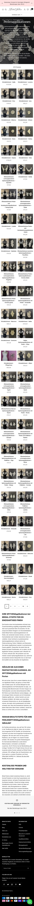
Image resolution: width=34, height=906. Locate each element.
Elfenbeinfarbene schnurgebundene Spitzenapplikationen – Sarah (25, 387)
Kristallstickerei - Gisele (25, 576)
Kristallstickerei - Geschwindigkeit (9, 577)
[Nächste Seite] (27, 606)
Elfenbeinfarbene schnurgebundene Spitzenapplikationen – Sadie (25, 204)
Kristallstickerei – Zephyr (9, 158)
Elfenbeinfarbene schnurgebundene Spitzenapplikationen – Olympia (8, 434)
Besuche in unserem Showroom (24, 835)
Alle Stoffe (5, 848)
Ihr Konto (4, 840)
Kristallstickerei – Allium (25, 363)
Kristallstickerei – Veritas (25, 139)
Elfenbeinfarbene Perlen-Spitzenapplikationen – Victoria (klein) (25, 276)
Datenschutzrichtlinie (25, 842)
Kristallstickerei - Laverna (25, 82)
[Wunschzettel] (28, 9)
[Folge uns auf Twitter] (8, 884)
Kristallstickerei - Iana (25, 101)
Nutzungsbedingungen (25, 851)
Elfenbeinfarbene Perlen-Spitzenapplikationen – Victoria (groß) (9, 300)
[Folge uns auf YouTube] (20, 884)
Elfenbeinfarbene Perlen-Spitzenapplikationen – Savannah (9, 555)
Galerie (4, 824)
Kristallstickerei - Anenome (8, 340)
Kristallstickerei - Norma (9, 597)
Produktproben (23, 830)
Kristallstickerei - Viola (25, 158)
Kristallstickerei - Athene (25, 120)
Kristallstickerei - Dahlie (25, 176)
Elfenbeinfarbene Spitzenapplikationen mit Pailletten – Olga (9, 458)
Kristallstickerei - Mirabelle (8, 528)
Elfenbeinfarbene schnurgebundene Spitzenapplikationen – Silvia (8, 507)
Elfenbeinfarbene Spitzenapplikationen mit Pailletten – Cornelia (25, 483)
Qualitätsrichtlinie (24, 839)
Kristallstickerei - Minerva (8, 120)
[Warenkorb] (31, 9)
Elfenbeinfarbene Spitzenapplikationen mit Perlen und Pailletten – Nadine (25, 434)
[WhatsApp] (29, 901)
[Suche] (6, 9)
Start (3, 19)
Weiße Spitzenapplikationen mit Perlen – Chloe (25, 342)
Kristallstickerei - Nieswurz (8, 321)
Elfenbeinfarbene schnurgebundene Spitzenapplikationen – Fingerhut (8, 276)
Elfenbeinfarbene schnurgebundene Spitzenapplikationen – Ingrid (8, 387)
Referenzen (5, 833)
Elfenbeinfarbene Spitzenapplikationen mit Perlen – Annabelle (25, 300)
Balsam (26, 693)
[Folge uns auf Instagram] (12, 884)
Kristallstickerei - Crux (25, 597)
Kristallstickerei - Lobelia (9, 226)
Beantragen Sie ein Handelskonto (7, 844)
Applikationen (8, 19)
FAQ (20, 824)
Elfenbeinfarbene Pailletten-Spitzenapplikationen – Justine (25, 507)
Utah (27, 686)
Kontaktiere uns (6, 837)
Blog (3, 827)
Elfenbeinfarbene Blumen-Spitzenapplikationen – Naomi (8, 410)
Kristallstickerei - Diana (8, 139)
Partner (21, 827)
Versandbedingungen (25, 848)
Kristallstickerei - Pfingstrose (9, 364)
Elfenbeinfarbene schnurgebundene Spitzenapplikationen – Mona (25, 459)
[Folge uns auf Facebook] (4, 884)
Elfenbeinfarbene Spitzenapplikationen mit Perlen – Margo (9, 483)
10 (23, 606)
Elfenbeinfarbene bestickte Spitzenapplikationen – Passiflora (25, 253)
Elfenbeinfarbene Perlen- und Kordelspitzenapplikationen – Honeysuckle (8, 204)
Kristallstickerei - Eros (9, 101)
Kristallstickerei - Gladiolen (8, 251)
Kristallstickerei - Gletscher (25, 553)
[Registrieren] (28, 868)
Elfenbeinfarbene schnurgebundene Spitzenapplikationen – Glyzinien (8, 179)
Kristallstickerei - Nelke (25, 321)
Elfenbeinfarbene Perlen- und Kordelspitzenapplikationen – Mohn (25, 229)
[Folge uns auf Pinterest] (16, 884)
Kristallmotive (26, 701)
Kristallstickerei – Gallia (8, 82)
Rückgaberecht (23, 845)
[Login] (24, 9)
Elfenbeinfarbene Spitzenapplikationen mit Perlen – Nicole (25, 410)
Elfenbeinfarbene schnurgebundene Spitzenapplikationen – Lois (25, 531)
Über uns (4, 830)
